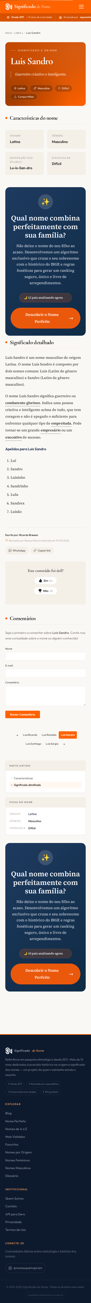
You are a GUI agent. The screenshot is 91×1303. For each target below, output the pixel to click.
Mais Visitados (15, 1137)
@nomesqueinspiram (27, 1268)
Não (48, 591)
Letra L (19, 32)
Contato (11, 1206)
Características (23, 778)
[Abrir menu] (81, 6)
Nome (8, 648)
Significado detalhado (27, 785)
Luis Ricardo (30, 734)
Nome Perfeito (15, 1121)
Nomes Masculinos (18, 1168)
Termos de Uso (15, 1230)
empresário (51, 430)
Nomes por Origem (18, 1152)
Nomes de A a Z (16, 1129)
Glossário (11, 1176)
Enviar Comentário (22, 714)
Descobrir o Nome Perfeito (49, 318)
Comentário (12, 682)
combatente (15, 402)
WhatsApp (19, 550)
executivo (13, 437)
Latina (21, 88)
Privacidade (13, 1222)
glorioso (33, 402)
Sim (48, 580)
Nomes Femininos (17, 1160)
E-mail (9, 665)
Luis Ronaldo (49, 734)
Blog (8, 1113)
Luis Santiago (33, 743)
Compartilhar (26, 96)
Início (8, 32)
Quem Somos (14, 1198)
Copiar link (44, 550)
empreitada (61, 423)
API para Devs (15, 1214)
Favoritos (11, 1144)
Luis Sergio (52, 743)
